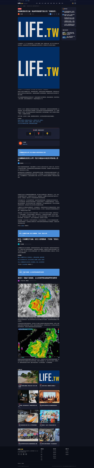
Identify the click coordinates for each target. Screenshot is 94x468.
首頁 (37, 3)
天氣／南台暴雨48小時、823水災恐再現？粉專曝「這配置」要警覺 (31, 259)
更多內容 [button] (54, 448)
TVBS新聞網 (24, 264)
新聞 (39, 3)
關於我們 (71, 0)
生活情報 (19, 8)
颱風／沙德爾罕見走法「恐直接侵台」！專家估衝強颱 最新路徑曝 (31, 257)
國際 (59, 3)
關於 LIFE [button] (67, 448)
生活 (42, 3)
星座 (62, 3)
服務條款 (23, 463)
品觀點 (22, 225)
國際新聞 (54, 452)
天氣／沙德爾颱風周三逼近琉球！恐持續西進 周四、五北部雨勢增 (31, 262)
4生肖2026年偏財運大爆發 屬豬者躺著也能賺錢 (27, 123)
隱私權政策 (19, 463)
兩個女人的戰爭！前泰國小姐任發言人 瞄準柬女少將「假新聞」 (30, 120)
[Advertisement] (39, 187)
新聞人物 (54, 456)
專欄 (54, 3)
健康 (45, 3)
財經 (48, 3)
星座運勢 (54, 454)
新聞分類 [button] (42, 448)
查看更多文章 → (25, 144)
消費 (51, 3)
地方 (56, 3)
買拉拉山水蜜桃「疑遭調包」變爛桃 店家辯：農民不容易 (29, 121)
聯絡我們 (75, 0)
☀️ (72, 3)
